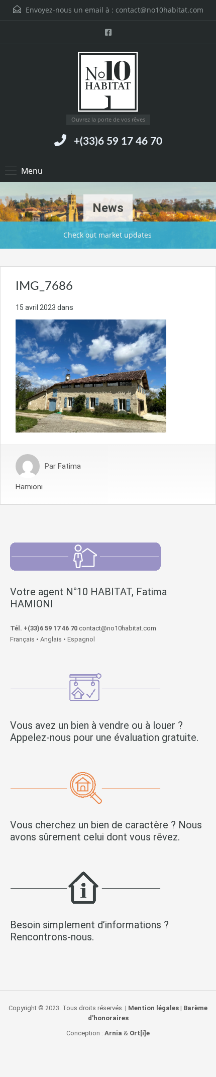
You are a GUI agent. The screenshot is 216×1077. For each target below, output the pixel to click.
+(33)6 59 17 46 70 (118, 141)
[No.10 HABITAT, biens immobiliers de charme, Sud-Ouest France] (108, 83)
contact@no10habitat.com (159, 10)
